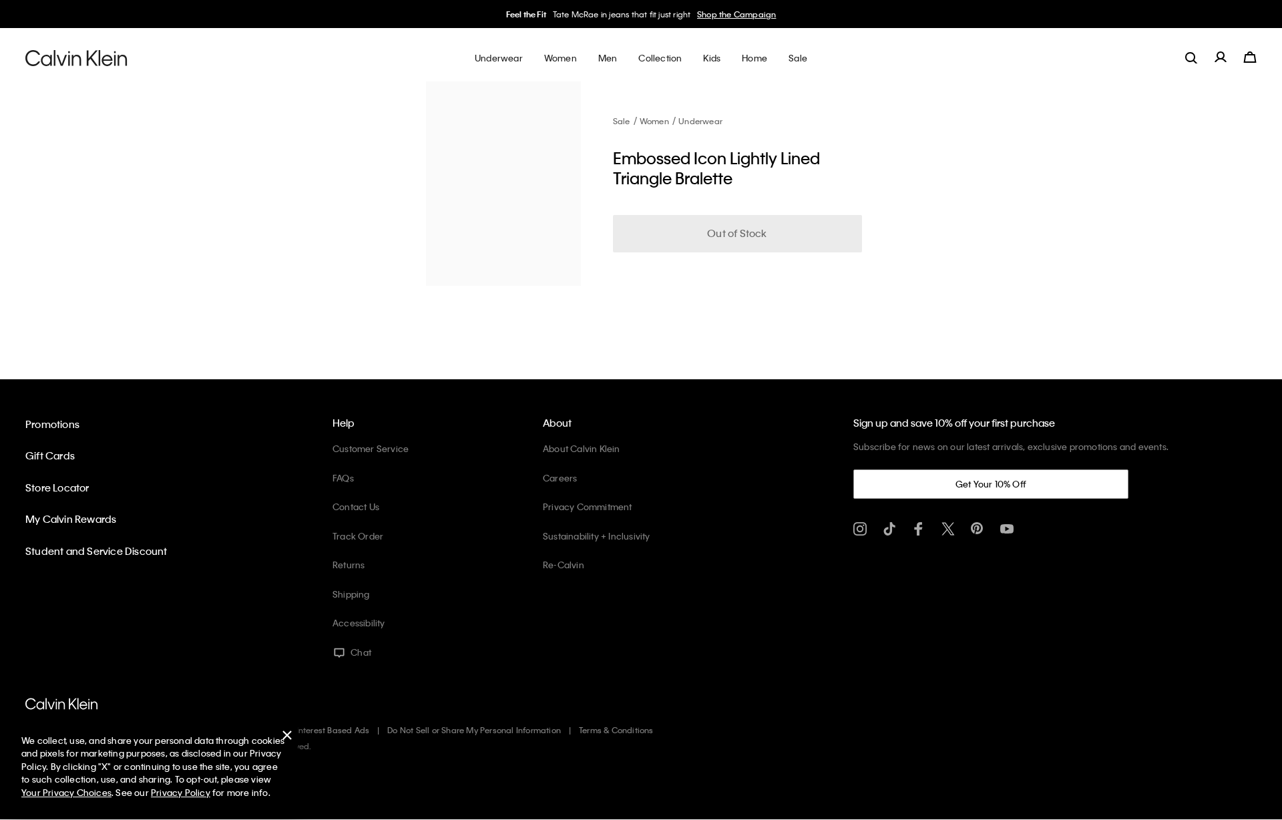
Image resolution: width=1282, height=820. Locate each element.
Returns (349, 564)
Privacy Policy (180, 792)
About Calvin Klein (581, 448)
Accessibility (359, 622)
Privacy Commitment (587, 506)
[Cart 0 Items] (1250, 57)
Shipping (351, 594)
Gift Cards (50, 455)
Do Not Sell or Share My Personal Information (474, 730)
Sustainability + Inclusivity (596, 536)
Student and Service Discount (96, 551)
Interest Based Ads (333, 730)
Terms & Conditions (616, 730)
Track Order (358, 536)
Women (654, 121)
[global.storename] (76, 57)
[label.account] (1220, 57)
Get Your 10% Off (990, 483)
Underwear (700, 121)
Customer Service (371, 448)
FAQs (343, 477)
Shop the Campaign (736, 14)
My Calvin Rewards (70, 519)
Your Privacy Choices (66, 792)
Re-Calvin (563, 564)
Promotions (52, 424)
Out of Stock (737, 233)
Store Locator (57, 487)
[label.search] (1191, 57)
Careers (560, 477)
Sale (621, 121)
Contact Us (356, 506)
